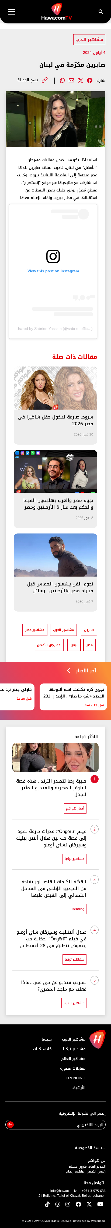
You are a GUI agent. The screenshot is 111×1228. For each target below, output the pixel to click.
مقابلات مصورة (72, 1068)
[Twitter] (80, 80)
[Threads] (57, 1204)
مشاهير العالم (73, 1058)
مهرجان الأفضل (48, 645)
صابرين (89, 630)
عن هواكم (97, 1160)
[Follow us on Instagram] (67, 1204)
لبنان (74, 645)
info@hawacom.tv (63, 1191)
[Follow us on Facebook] (78, 1204)
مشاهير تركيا (74, 1049)
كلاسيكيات (42, 1049)
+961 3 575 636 (94, 1191)
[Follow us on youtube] (100, 1204)
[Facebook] (89, 80)
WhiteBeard (98, 1220)
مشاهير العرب (89, 39)
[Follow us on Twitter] (89, 1204)
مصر (89, 645)
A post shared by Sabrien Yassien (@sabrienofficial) (49, 328)
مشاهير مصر (34, 630)
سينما (47, 1039)
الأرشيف (78, 1087)
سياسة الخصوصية (90, 1148)
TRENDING (75, 1078)
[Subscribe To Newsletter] (10, 1124)
